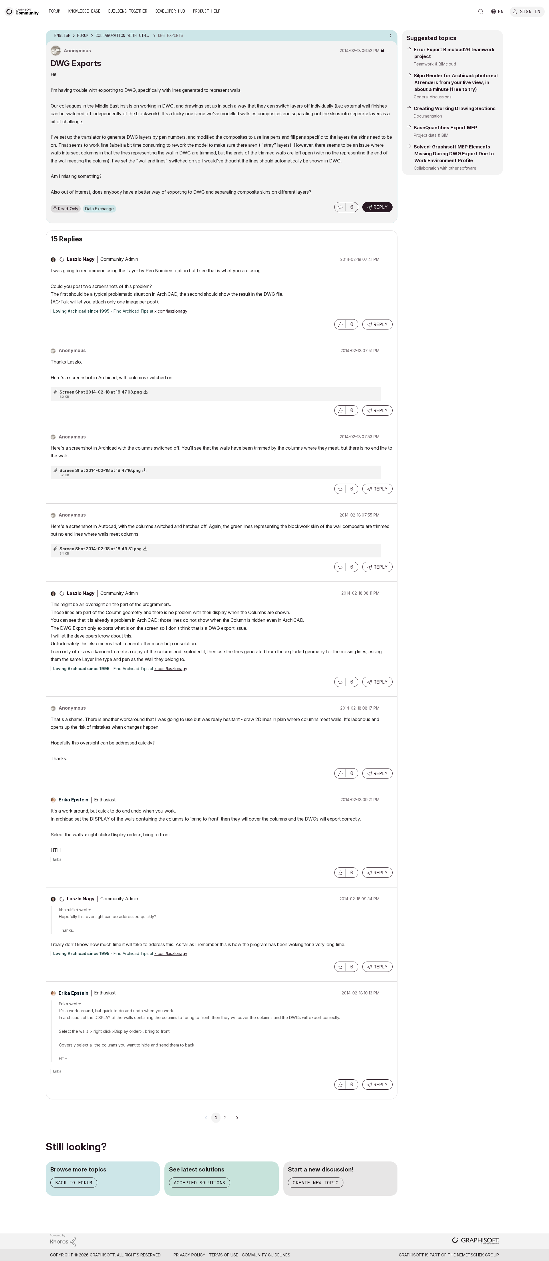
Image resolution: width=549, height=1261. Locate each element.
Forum (54, 11)
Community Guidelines (266, 1254)
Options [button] (389, 35)
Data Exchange (99, 208)
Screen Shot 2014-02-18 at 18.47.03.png (100, 392)
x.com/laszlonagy (170, 311)
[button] (340, 207)
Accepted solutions (199, 1182)
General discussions (432, 96)
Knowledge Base (84, 11)
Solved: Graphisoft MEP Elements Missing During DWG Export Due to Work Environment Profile (454, 153)
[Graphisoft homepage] (475, 1241)
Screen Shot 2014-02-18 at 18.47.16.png (100, 470)
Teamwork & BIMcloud (435, 63)
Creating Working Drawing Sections (455, 108)
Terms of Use (223, 1254)
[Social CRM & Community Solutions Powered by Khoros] (63, 1240)
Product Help (206, 11)
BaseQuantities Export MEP (445, 127)
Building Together (127, 11)
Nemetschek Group (478, 1254)
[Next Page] (237, 1118)
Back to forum (73, 1182)
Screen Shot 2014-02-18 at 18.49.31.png (100, 548)
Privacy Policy (189, 1254)
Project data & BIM (431, 135)
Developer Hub (170, 11)
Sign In (530, 11)
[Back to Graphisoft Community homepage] (23, 11)
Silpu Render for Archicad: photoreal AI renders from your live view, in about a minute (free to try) (456, 82)
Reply (380, 207)
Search (481, 12)
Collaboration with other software (445, 168)
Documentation (428, 116)
